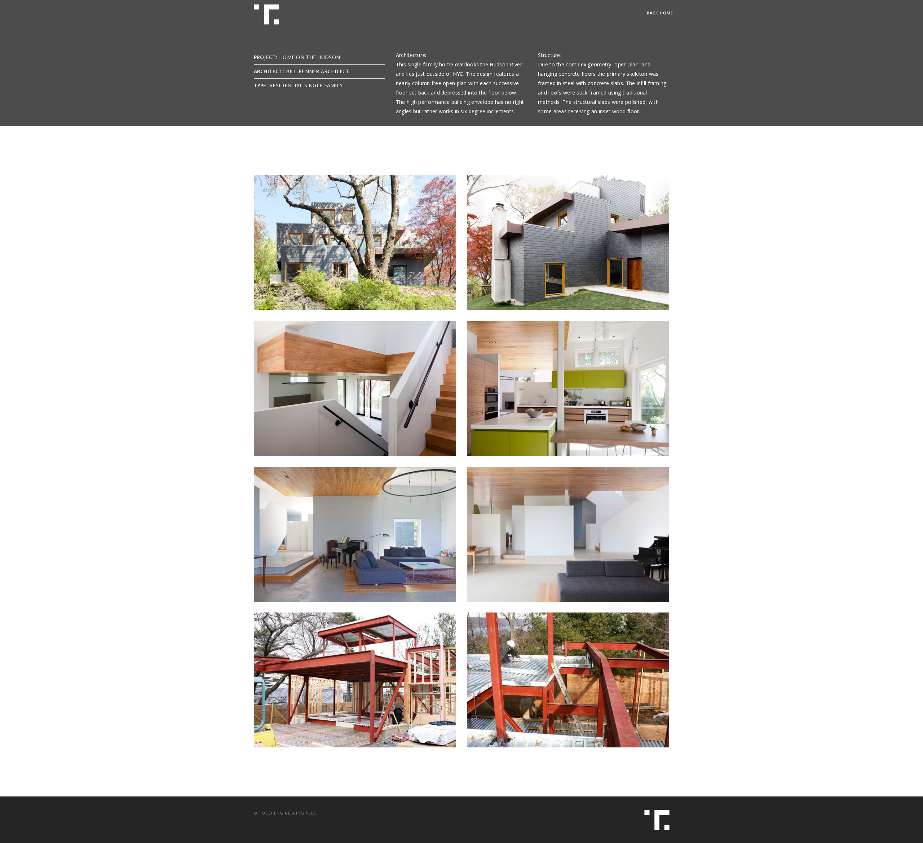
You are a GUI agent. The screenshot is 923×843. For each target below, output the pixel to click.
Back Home (660, 13)
